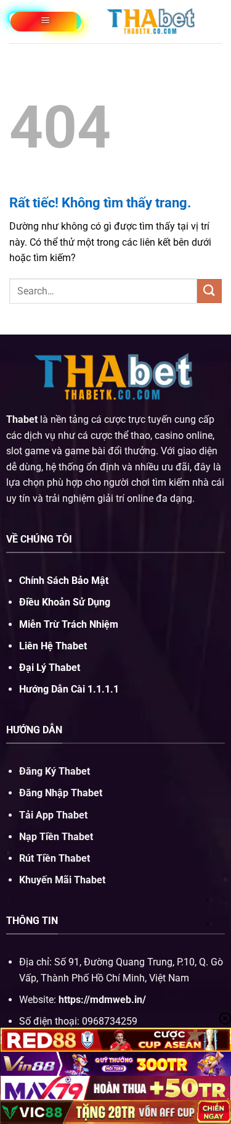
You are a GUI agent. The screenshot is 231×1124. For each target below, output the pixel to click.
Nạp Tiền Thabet (56, 837)
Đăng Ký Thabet (54, 771)
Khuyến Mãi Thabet (62, 880)
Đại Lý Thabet (49, 667)
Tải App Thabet (53, 815)
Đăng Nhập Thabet (60, 793)
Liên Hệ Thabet (53, 646)
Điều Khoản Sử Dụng (64, 602)
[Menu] (45, 21)
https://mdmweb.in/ (102, 999)
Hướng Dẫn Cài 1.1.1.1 (69, 689)
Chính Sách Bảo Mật (63, 580)
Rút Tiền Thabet (54, 858)
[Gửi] (209, 291)
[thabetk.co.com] (152, 21)
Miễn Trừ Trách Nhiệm (68, 624)
